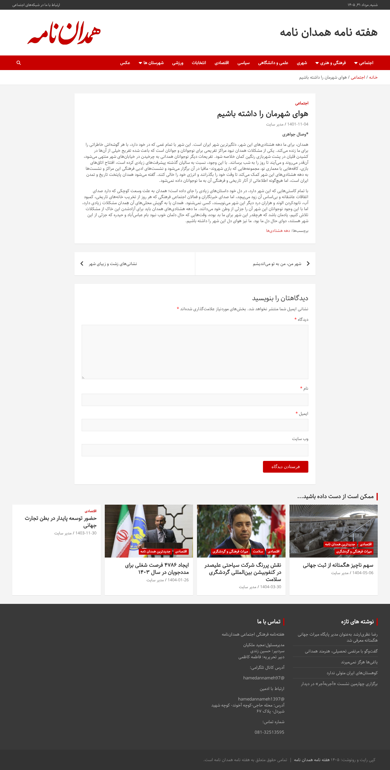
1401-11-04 (297, 124)
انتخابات (199, 62)
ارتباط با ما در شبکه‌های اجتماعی (36, 4)
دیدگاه (301, 320)
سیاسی (244, 62)
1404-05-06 (362, 573)
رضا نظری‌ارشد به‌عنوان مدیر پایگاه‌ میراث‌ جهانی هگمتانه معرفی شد (338, 637)
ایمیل (301, 414)
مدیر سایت (275, 124)
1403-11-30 (86, 533)
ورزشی (177, 62)
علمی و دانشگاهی (273, 62)
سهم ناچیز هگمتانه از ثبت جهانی (338, 565)
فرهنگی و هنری (333, 62)
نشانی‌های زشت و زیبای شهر (113, 263)
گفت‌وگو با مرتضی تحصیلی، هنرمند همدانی (341, 651)
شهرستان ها (154, 62)
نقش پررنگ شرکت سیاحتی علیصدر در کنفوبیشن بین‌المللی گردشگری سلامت (242, 572)
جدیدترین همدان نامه (340, 544)
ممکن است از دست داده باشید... (335, 496)
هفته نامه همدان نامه (329, 32)
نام (304, 388)
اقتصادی (222, 62)
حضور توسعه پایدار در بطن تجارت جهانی (61, 522)
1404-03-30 (270, 587)
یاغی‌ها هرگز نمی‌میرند (359, 662)
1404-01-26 (178, 580)
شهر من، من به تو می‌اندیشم (277, 263)
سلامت (258, 551)
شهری (302, 62)
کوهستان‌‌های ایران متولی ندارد (352, 673)
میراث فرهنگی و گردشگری (354, 551)
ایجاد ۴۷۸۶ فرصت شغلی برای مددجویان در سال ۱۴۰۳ (157, 568)
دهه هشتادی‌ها (278, 231)
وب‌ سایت (300, 439)
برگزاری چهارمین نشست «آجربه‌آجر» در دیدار (339, 684)
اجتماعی (366, 62)
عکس (125, 62)
